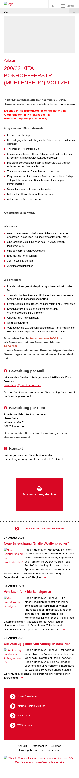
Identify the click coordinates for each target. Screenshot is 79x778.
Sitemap (56, 745)
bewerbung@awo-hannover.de (22, 385)
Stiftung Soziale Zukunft (31, 705)
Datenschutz (39, 745)
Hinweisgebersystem (30, 750)
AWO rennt (23, 715)
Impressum (54, 750)
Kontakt (22, 745)
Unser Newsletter (27, 696)
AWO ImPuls (24, 725)
